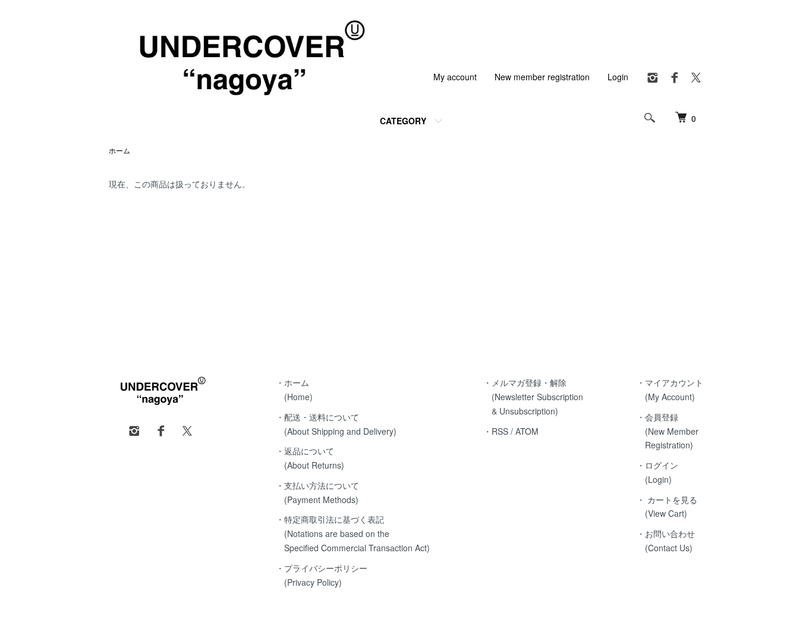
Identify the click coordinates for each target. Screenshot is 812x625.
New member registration (542, 77)
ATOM (527, 431)
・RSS (495, 431)
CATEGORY (403, 121)
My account (455, 77)
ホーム (119, 150)
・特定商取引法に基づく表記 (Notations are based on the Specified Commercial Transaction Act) (353, 533)
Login (618, 77)
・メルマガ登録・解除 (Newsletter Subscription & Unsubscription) (533, 396)
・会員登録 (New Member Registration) (667, 431)
